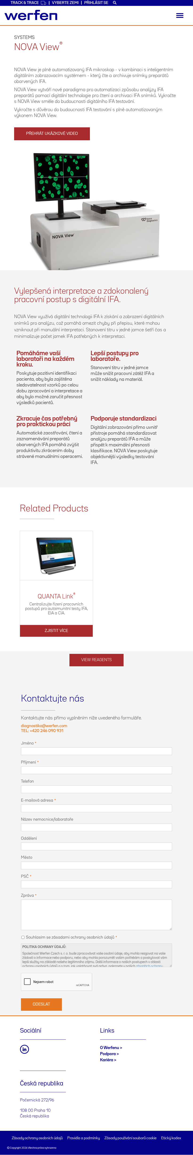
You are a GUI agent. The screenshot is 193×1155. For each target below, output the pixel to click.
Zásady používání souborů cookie (131, 1138)
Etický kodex (171, 1138)
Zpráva (27, 895)
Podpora (108, 1054)
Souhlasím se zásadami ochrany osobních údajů (70, 937)
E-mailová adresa (37, 800)
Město (26, 857)
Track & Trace (25, 3)
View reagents (96, 660)
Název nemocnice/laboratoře (47, 819)
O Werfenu (109, 1048)
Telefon (27, 781)
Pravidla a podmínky (83, 1138)
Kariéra (106, 1060)
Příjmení (28, 762)
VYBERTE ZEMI (65, 3)
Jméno (27, 743)
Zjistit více (56, 631)
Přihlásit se (96, 3)
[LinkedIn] (24, 1049)
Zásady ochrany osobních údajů (37, 1138)
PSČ (25, 876)
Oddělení (29, 838)
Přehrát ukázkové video (52, 134)
